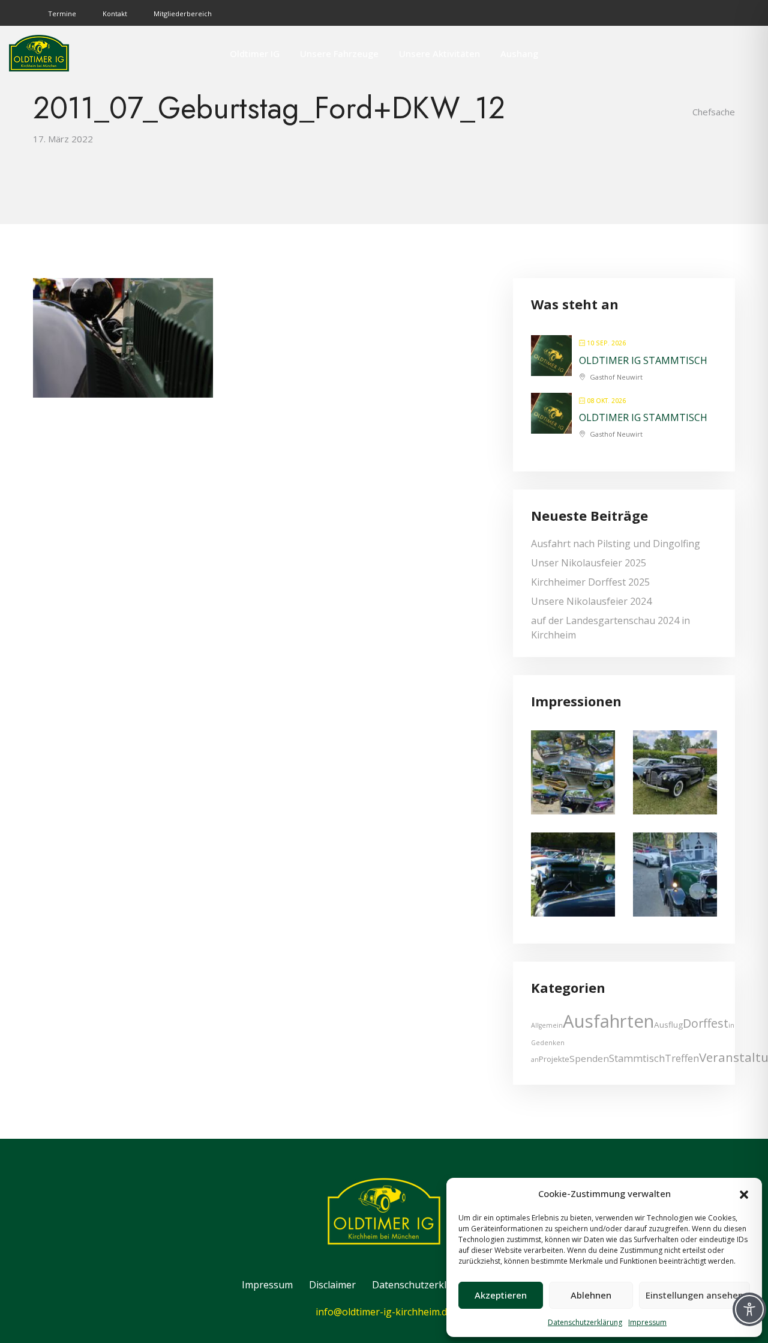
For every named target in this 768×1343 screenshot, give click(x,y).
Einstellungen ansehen (694, 1295)
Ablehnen (591, 1295)
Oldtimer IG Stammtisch (643, 360)
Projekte (554, 1058)
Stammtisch (637, 1058)
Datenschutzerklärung (585, 1322)
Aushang (519, 53)
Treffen (682, 1058)
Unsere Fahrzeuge (339, 53)
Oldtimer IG (255, 53)
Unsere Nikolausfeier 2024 (591, 601)
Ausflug (668, 1024)
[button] (744, 1193)
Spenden (589, 1058)
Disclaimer (332, 1284)
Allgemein (547, 1025)
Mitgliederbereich (183, 13)
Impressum (647, 1322)
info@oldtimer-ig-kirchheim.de (384, 1311)
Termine (62, 13)
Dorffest (705, 1023)
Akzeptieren (501, 1295)
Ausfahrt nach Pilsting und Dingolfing (615, 543)
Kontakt (115, 13)
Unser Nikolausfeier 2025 (588, 562)
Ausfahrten (608, 1021)
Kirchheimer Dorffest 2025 (590, 582)
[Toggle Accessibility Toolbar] (749, 1309)
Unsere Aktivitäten (439, 53)
